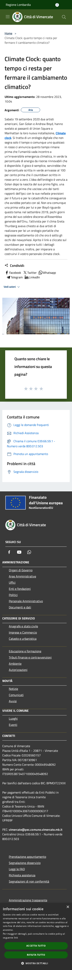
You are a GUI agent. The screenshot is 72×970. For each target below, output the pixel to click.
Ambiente (15, 663)
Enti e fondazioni (20, 588)
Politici (13, 595)
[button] (36, 963)
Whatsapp (49, 272)
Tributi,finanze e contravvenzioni (30, 657)
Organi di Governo (20, 570)
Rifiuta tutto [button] (36, 954)
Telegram (17, 277)
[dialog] (36, 936)
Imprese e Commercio (23, 632)
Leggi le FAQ (17, 869)
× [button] (67, 907)
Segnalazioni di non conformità (29, 881)
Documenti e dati (20, 607)
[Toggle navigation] (7, 16)
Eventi (13, 724)
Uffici (12, 582)
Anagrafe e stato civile (23, 626)
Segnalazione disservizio (25, 863)
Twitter (32, 272)
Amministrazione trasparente (28, 900)
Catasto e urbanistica (22, 638)
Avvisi (13, 701)
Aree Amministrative (22, 576)
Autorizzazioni (18, 669)
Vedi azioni (10, 287)
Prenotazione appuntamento (27, 856)
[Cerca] (64, 17)
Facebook (15, 272)
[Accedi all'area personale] (57, 4)
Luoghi (13, 718)
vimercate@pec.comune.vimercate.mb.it (35, 829)
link (16, 937)
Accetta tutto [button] (36, 945)
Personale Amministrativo (26, 601)
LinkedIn (34, 277)
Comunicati (16, 695)
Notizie (13, 688)
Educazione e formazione (25, 651)
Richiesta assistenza (22, 875)
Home (8, 33)
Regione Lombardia (18, 4)
